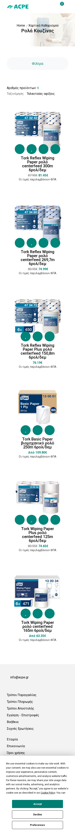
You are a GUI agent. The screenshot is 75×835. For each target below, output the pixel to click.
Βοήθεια (12, 722)
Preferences (37, 825)
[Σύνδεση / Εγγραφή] (45, 6)
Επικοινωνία (16, 746)
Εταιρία (12, 739)
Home (21, 25)
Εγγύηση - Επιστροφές (23, 715)
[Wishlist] (31, 149)
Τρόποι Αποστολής (20, 708)
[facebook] (8, 685)
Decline (37, 814)
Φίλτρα (37, 63)
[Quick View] (43, 149)
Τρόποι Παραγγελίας (22, 695)
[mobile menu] (66, 6)
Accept (37, 804)
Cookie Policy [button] (48, 792)
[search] (52, 6)
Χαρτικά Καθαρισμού (43, 25)
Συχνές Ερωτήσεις (20, 729)
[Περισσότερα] (55, 149)
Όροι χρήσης (16, 753)
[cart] (59, 6)
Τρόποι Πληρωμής (20, 702)
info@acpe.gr (19, 677)
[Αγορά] (20, 149)
